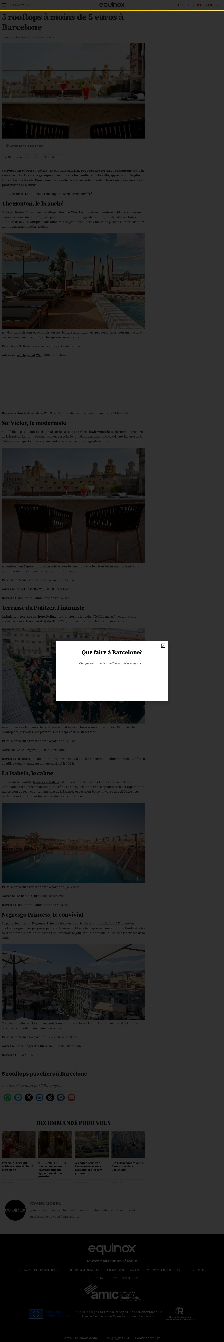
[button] (163, 645)
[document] (112, 671)
